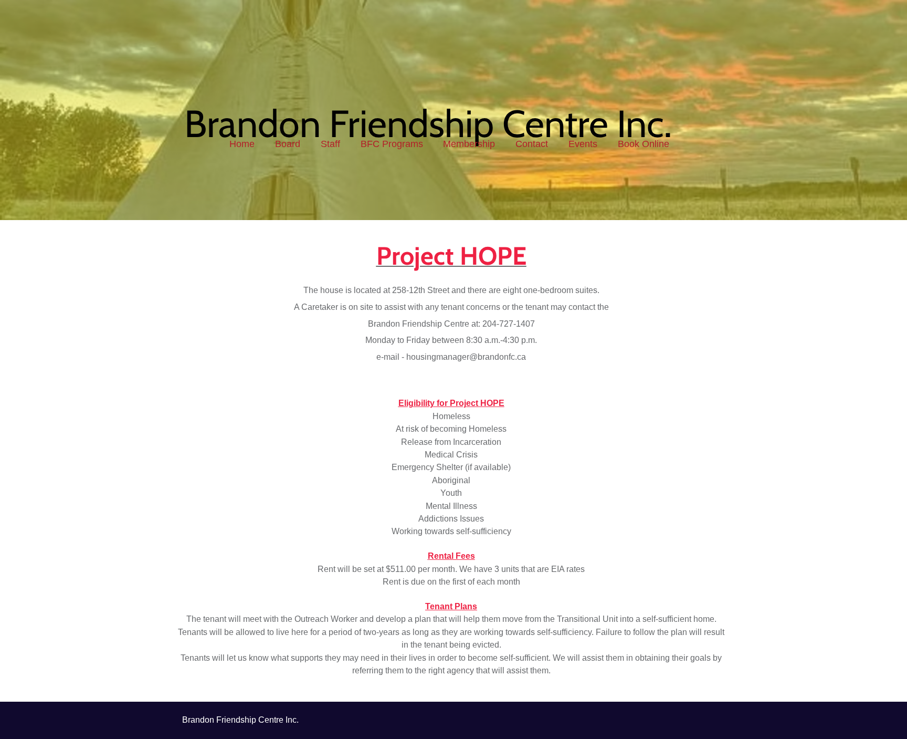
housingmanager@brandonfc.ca (466, 356)
